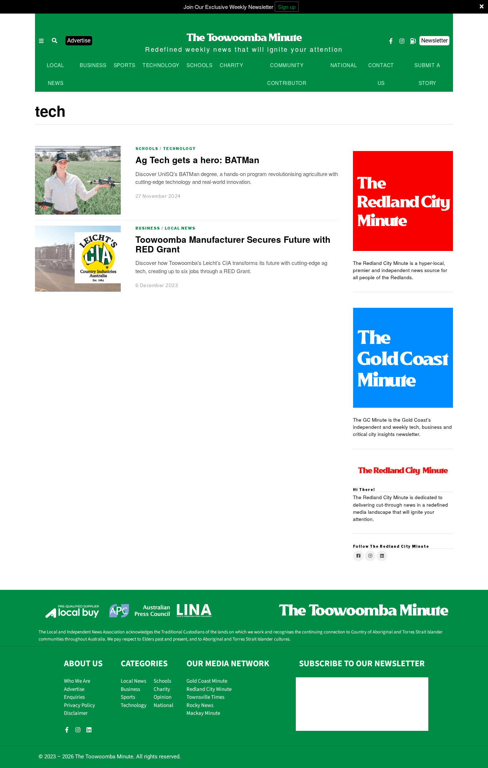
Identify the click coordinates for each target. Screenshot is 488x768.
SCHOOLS (199, 65)
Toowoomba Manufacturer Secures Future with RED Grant (232, 244)
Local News (180, 228)
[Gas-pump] (413, 41)
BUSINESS (93, 65)
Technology (179, 148)
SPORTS (124, 65)
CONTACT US (381, 73)
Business (147, 228)
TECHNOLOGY (161, 65)
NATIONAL (343, 65)
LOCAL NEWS (55, 73)
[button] (54, 40)
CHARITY (231, 65)
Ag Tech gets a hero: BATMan (197, 160)
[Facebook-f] (391, 41)
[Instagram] (402, 41)
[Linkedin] (89, 730)
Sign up (286, 6)
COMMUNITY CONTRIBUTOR (287, 73)
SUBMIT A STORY (427, 73)
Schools (146, 148)
